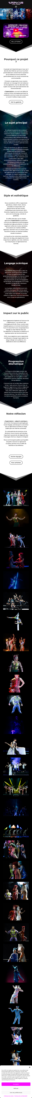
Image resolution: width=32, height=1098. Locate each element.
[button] (29, 1067)
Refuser (16, 1088)
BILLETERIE (16, 42)
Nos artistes (16, 463)
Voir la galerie (16, 102)
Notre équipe (16, 456)
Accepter (16, 1084)
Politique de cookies (9, 1095)
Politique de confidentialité (20, 1095)
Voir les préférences (16, 1092)
